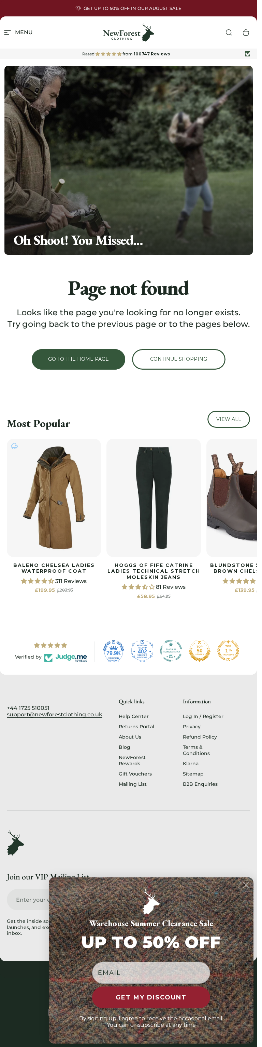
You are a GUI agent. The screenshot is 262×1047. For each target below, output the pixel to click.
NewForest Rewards (132, 760)
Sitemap (193, 774)
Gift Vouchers (135, 774)
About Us (130, 737)
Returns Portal (136, 727)
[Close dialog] (246, 885)
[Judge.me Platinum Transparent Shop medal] (171, 651)
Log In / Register (203, 716)
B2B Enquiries (200, 784)
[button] (38, 581)
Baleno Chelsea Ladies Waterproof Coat (54, 568)
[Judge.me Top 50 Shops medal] (199, 651)
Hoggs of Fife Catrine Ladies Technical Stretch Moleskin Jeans (153, 571)
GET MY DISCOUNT (151, 997)
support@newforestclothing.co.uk (54, 714)
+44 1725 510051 (28, 708)
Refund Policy (200, 737)
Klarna (191, 763)
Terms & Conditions (196, 750)
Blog (124, 747)
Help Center (134, 716)
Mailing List (133, 784)
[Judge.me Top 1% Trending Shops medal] (228, 651)
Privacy (192, 727)
